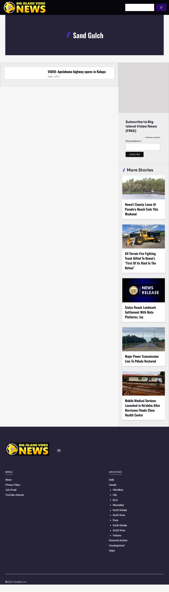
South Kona (119, 530)
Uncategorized (116, 545)
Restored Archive (118, 540)
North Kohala (120, 510)
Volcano (117, 535)
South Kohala (120, 525)
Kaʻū (115, 500)
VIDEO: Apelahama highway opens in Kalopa (77, 71)
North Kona (119, 515)
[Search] (161, 7)
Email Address (134, 141)
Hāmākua (118, 489)
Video (112, 550)
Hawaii (112, 484)
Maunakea (118, 505)
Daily (111, 479)
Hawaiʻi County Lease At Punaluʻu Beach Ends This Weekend (141, 209)
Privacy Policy (12, 484)
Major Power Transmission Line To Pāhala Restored (142, 359)
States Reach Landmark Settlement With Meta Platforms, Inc (140, 312)
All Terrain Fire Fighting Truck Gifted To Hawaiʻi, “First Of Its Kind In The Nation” (140, 260)
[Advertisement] (144, 87)
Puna (115, 520)
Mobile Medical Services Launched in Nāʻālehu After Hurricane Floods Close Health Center (142, 407)
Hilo (115, 494)
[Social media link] (59, 450)
